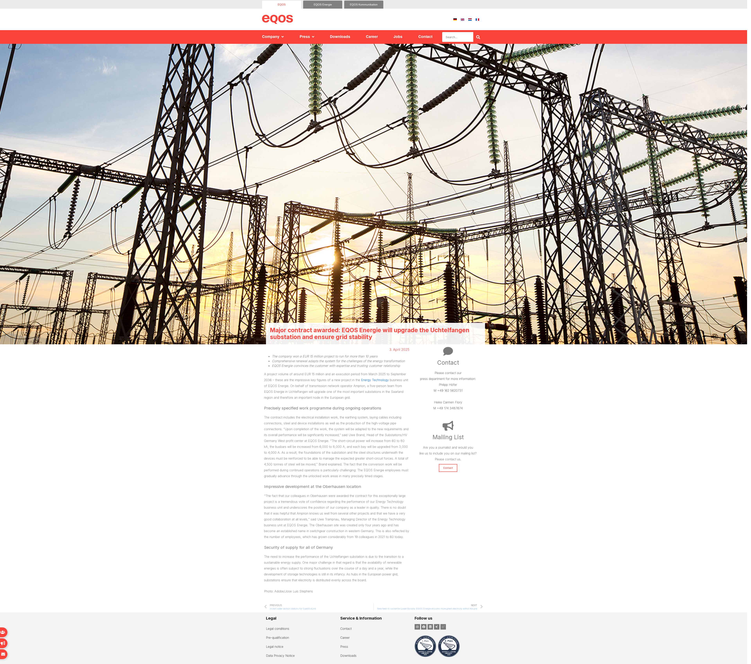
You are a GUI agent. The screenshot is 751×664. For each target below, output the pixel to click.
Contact (425, 36)
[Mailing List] (448, 426)
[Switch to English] (462, 19)
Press (305, 36)
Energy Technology (375, 380)
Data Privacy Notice (280, 656)
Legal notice (274, 647)
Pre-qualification (277, 638)
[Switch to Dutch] (470, 19)
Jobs (397, 36)
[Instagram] (417, 627)
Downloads (340, 36)
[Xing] (436, 627)
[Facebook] (424, 627)
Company (270, 36)
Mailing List (448, 437)
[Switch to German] (455, 19)
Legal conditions (277, 629)
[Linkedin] (430, 627)
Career (372, 36)
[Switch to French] (477, 19)
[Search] (478, 37)
